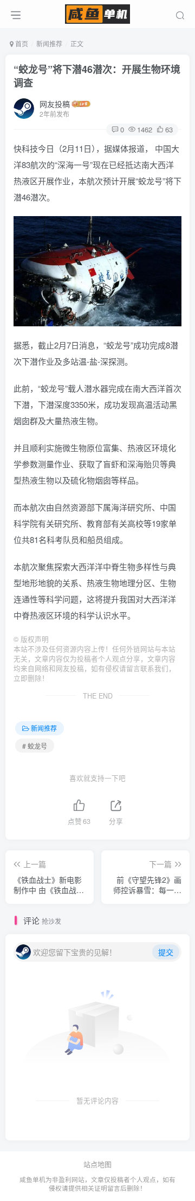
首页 (21, 43)
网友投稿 (55, 103)
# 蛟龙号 (34, 745)
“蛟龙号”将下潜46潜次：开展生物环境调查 (97, 76)
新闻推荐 (49, 43)
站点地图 (97, 1164)
